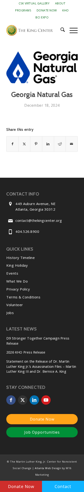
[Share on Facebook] (12, 143)
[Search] (60, 30)
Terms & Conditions (23, 297)
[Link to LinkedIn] (34, 400)
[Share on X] (24, 143)
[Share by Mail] (71, 143)
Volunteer (14, 304)
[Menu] (71, 30)
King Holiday (17, 265)
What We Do (17, 281)
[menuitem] (34, 3)
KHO (65, 10)
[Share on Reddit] (60, 143)
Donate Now (47, 10)
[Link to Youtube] (46, 400)
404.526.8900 (27, 231)
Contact (63, 486)
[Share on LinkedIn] (48, 143)
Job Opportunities (42, 432)
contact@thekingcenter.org (38, 220)
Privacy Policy (18, 289)
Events (12, 273)
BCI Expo (42, 17)
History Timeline (20, 257)
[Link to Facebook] (11, 400)
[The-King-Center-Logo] (34, 30)
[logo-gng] (42, 67)
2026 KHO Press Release (25, 352)
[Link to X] (22, 400)
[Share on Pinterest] (36, 143)
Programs (23, 10)
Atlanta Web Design (48, 468)
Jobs (10, 312)
